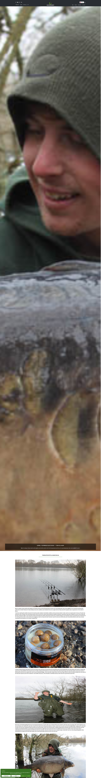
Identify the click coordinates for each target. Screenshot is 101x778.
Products (17, 4)
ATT (28, 4)
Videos (21, 4)
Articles (24, 4)
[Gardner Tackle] (50, 4)
